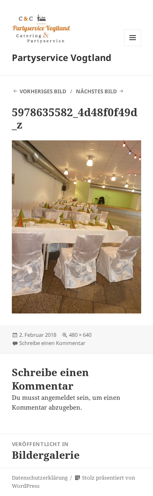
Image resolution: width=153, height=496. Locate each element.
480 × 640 (80, 334)
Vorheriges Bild (43, 91)
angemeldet (58, 397)
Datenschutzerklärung (40, 477)
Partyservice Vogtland (61, 57)
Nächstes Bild (96, 91)
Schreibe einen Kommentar (52, 343)
